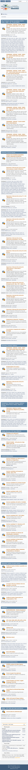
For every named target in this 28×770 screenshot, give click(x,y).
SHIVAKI (22, 47)
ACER (7, 38)
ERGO (22, 41)
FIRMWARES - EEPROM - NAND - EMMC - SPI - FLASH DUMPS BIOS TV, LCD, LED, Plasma (16, 26)
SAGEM (14, 423)
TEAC (5, 192)
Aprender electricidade (10, 643)
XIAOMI (2, 52)
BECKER (10, 103)
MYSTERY (3, 46)
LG (18, 45)
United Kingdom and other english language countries (14, 681)
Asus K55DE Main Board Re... (6, 558)
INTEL (16, 377)
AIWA (10, 38)
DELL (6, 41)
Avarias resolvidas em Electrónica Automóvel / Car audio (14, 540)
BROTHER (19, 392)
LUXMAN (12, 188)
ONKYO (2, 189)
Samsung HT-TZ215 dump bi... (7, 66)
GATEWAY (7, 377)
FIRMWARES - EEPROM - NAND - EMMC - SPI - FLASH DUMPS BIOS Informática (16, 348)
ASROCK (13, 376)
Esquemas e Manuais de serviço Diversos (16, 309)
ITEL (25, 420)
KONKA (13, 45)
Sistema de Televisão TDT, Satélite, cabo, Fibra (18, 649)
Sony (23, 234)
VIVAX (17, 50)
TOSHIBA (7, 50)
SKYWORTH (24, 215)
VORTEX (20, 50)
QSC (17, 189)
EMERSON (18, 41)
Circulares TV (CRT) (22, 592)
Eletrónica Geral (10, 637)
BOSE (19, 182)
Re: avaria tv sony (4, 468)
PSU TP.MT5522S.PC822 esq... (6, 207)
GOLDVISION (20, 42)
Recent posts (7, 726)
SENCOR (16, 47)
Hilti (7, 340)
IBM (19, 395)
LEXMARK (11, 396)
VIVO (25, 424)
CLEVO (6, 394)
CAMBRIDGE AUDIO (5, 184)
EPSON (17, 394)
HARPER (13, 43)
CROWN (23, 39)
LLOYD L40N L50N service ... (6, 179)
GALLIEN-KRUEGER (20, 185)
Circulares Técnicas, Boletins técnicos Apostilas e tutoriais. (15, 584)
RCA (6, 47)
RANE (20, 189)
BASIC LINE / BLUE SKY (17, 209)
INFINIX (22, 420)
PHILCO (19, 46)
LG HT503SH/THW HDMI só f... (7, 521)
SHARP (19, 47)
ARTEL (20, 38)
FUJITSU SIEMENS (4, 395)
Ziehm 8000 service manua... (6, 617)
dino (13, 359)
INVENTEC (3, 396)
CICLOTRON (15, 184)
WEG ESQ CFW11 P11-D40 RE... (7, 317)
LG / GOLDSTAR (23, 212)
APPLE (10, 361)
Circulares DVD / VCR (5, 593)
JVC (8, 45)
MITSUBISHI (8, 213)
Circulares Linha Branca (16, 594)
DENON (6, 185)
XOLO (6, 426)
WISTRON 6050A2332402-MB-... (7, 390)
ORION (11, 46)
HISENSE (17, 43)
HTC (16, 420)
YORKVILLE (3, 193)
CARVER (10, 184)
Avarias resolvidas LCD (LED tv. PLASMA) (16, 502)
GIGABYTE (19, 363)
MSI (2, 364)
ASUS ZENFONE (16, 419)
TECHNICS (8, 192)
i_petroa (7, 746)
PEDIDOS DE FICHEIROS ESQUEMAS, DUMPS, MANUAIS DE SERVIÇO (15, 155)
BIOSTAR (19, 361)
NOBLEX (6, 46)
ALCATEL (8, 419)
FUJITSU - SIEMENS (13, 363)
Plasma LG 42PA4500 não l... (6, 530)
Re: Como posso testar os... (6, 602)
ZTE (10, 426)
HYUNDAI (3, 45)
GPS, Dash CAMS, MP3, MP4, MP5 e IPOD (16, 620)
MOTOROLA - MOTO (13, 422)
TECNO (18, 424)
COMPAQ (3, 394)
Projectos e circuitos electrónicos (14, 645)
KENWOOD (22, 103)
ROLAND (22, 189)
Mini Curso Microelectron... (6, 641)
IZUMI (6, 45)
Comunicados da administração (14, 711)
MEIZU (7, 422)
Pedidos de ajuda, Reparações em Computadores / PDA (14, 598)
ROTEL (2, 190)
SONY (6, 49)
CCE (13, 211)
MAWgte (14, 590)
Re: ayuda (19, 292)
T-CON (15, 52)
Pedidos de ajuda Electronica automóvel (17, 578)
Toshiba (2, 235)
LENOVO (24, 363)
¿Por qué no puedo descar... (6, 670)
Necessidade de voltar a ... (6, 716)
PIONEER (3, 47)
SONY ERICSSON (9, 424)
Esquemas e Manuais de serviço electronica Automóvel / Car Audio (14, 238)
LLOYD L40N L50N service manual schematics (11, 730)
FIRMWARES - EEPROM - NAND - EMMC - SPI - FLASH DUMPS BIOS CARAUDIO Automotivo (16, 91)
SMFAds (11, 768)
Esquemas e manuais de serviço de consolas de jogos (15, 296)
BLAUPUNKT (6, 39)
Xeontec (15, 36)
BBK (25, 38)
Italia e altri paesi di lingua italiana (15, 698)
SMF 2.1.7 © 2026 (11, 767)
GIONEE (9, 420)
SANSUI (10, 190)
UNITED (11, 50)
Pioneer (14, 234)
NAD (20, 188)
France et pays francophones (13, 673)
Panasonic (7, 234)
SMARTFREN (3, 424)
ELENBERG (14, 41)
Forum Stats (6, 743)
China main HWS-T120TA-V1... (7, 101)
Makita (9, 340)
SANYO (12, 47)
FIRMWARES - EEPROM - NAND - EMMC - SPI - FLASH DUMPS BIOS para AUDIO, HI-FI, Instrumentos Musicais (16, 72)
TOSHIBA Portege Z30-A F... (6, 359)
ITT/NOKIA (3, 212)
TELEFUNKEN (18, 49)
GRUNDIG (3, 43)
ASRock (12, 361)
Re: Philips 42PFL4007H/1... (6, 508)
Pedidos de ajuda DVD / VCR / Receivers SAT (13, 575)
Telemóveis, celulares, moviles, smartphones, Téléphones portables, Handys (15, 409)
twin (12, 465)
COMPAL (24, 361)
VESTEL (14, 50)
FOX (9, 42)
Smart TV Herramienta (5, 571)
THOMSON (3, 50)
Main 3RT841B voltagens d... (6, 439)
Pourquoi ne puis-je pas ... (6, 678)
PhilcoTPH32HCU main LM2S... (7, 36)
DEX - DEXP (10, 41)
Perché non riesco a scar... (6, 703)
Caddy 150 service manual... (6, 338)
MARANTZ (16, 188)
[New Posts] (3, 28)
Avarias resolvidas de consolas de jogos (16, 482)
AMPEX (21, 181)
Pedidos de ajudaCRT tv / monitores (13, 573)
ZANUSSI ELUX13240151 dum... (7, 131)
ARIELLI (17, 38)
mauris (12, 571)
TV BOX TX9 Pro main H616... (6, 119)
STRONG (9, 49)
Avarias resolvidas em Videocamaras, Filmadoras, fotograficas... (15, 459)
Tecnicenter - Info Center (8, 724)
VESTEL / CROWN (10, 216)
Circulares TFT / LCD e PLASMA (12, 592)
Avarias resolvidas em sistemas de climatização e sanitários (14, 533)
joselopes (14, 547)
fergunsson (11, 468)
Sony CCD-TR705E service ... (6, 280)
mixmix (14, 480)
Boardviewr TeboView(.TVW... (6, 633)
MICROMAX (21, 45)
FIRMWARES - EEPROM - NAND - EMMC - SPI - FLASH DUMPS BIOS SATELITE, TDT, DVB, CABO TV (16, 109)
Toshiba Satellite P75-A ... (6, 374)
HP (22, 363)
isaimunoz (16, 165)
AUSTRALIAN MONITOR (5, 182)
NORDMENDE (23, 188)
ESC (19, 394)
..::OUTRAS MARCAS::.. (18, 216)
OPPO (6, 423)
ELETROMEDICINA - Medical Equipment (16, 610)
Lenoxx (21, 232)
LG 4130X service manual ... (6, 261)
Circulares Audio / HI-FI (14, 593)
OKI (9, 46)
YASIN (6, 52)
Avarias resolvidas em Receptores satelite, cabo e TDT (14, 472)
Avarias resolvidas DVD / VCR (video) (15, 515)
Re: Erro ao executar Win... (6, 656)
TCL (15, 49)
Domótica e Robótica (5, 647)
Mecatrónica (11, 646)
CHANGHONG (14, 39)
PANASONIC (15, 46)
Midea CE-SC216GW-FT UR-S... (7, 326)
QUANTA (16, 396)
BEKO (2, 39)
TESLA (23, 49)
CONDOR (19, 39)
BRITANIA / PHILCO (8, 211)
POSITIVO (5, 364)
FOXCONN (7, 363)
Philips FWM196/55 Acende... (6, 497)
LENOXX (7, 188)
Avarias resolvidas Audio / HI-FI (14, 491)
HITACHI (7, 43)
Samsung (17, 234)
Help (9, 765)
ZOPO (8, 426)
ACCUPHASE (8, 181)
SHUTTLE (3, 398)
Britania (9, 232)
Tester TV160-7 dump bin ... (6, 147)
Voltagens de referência (12, 433)
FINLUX (6, 42)
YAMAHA (23, 85)
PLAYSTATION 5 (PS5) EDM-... (6, 307)
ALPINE (7, 103)
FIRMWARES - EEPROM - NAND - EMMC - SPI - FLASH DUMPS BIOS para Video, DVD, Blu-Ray (16, 56)
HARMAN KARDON (13, 186)
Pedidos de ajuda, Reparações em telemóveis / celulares (11, 580)
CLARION (19, 184)
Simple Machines (17, 767)
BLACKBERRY (21, 419)
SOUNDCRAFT (23, 190)
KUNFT (16, 45)
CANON (23, 392)
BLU (25, 419)
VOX (23, 50)
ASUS (16, 361)
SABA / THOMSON (9, 215)
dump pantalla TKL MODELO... (7, 165)
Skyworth (3, 49)
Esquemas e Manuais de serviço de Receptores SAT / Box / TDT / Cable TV (15, 283)
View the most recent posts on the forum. (10, 750)
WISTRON (13, 398)
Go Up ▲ (18, 765)
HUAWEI (18, 420)
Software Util (9, 627)
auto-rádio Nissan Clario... (6, 547)
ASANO (23, 38)
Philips (11, 234)
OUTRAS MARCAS (10, 52)
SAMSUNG (9, 47)
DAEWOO (3, 41)
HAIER (10, 43)
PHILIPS (23, 46)
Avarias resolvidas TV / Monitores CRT (15, 524)
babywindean (17, 757)
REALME (14, 424)
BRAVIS (10, 39)
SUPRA (12, 49)
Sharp (21, 234)
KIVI (10, 45)
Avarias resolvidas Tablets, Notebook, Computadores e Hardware (15, 550)
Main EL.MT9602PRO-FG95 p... (7, 451)
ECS (4, 363)
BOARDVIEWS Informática (12, 366)
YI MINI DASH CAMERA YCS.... (7, 625)
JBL (23, 186)
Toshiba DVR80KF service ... (6, 230)
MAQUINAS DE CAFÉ (10, 263)
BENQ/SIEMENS (4, 420)
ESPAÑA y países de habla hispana (14, 664)
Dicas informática (10, 651)
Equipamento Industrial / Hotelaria (15, 319)
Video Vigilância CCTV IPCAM (19, 646)
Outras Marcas (14, 340)
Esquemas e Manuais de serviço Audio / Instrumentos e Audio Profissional (16, 168)
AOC (14, 38)
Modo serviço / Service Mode (14, 647)
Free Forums (16, 768)
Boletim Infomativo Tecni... (6, 590)
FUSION (11, 42)
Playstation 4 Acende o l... (6, 488)
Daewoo (13, 232)
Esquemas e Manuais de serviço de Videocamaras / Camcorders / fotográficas (15, 268)
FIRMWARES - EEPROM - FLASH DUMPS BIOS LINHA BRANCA (15, 122)
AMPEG (17, 181)
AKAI (12, 38)
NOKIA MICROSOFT (21, 422)
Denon (16, 232)
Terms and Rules (13, 765)
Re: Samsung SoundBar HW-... (7, 83)
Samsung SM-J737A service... (6, 417)
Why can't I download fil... (6, 686)
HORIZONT (21, 43)
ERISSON (3, 42)
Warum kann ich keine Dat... (6, 695)
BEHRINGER (15, 182)
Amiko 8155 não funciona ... (6, 480)
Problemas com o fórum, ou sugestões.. (13, 718)
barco (23, 292)
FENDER (14, 185)
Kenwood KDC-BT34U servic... (6, 248)
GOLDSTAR (16, 42)
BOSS (21, 182)
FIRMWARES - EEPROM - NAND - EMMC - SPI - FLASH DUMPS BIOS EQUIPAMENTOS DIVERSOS (16, 136)
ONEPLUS (3, 423)
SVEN (2, 192)
